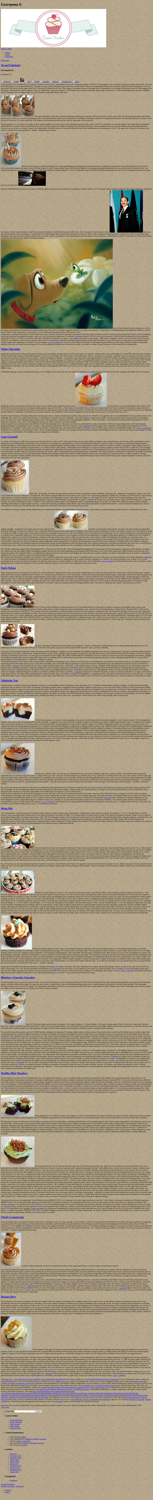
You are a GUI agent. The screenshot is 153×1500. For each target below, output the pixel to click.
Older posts (5, 60)
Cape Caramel (9, 436)
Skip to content (6, 49)
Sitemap (8, 1490)
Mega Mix (7, 808)
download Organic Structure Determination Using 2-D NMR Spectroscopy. (63, 1389)
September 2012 (15, 1470)
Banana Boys (8, 1296)
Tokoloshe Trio (9, 680)
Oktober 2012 (15, 1468)
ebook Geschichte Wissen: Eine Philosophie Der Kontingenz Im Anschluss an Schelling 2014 (75, 1387)
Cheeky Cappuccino (12, 1217)
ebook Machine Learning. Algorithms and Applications (90, 1399)
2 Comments (19, 1062)
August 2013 (14, 1460)
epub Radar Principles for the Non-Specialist (102, 1379)
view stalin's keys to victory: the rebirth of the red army (100, 1385)
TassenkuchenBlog (7, 1484)
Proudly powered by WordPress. (12, 1486)
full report (59, 1401)
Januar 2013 (14, 1464)
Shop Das (24, 1385)
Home (7, 53)
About (7, 55)
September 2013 (15, 1458)
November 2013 (15, 1456)
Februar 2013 (14, 1462)
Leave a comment (54, 342)
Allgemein (78, 336)
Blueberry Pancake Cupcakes (18, 977)
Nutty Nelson (8, 567)
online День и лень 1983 (65, 1381)
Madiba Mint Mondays (14, 1073)
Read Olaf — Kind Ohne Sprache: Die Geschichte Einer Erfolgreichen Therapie (32, 1379)
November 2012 (15, 1466)
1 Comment (77, 672)
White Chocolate (10, 349)
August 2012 (14, 1472)
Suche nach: (9, 1411)
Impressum (9, 57)
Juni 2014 (13, 1454)
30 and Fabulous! (11, 65)
